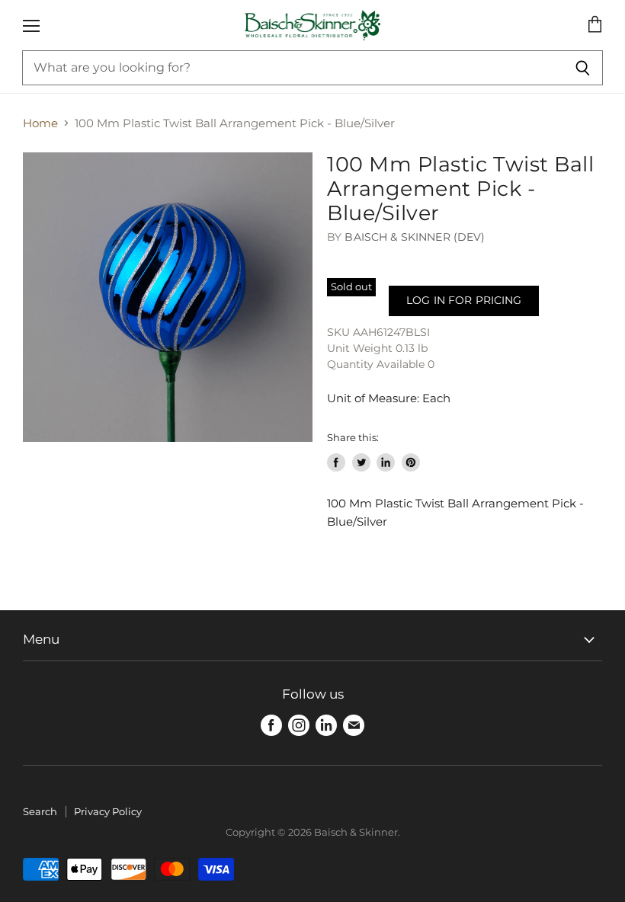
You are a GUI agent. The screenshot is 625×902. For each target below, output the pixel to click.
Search (40, 811)
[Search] (582, 67)
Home (40, 123)
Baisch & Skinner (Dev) (415, 237)
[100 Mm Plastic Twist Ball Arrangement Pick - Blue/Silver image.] (167, 297)
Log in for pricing (463, 300)
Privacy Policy (108, 811)
